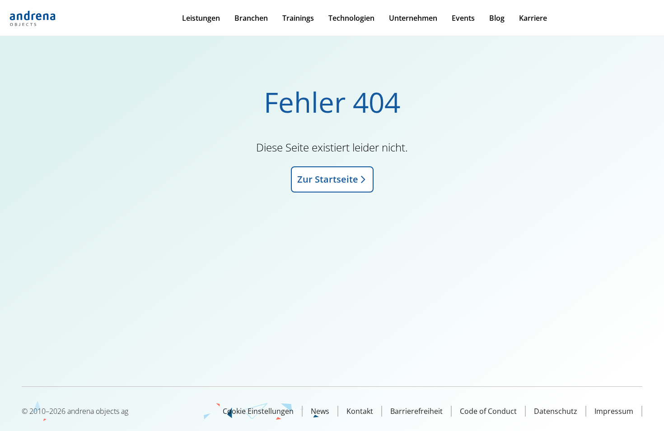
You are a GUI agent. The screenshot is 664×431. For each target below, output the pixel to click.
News (320, 411)
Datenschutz (555, 411)
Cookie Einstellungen (258, 411)
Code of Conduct (488, 411)
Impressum (613, 411)
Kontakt (359, 411)
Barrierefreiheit (416, 411)
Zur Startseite (327, 179)
